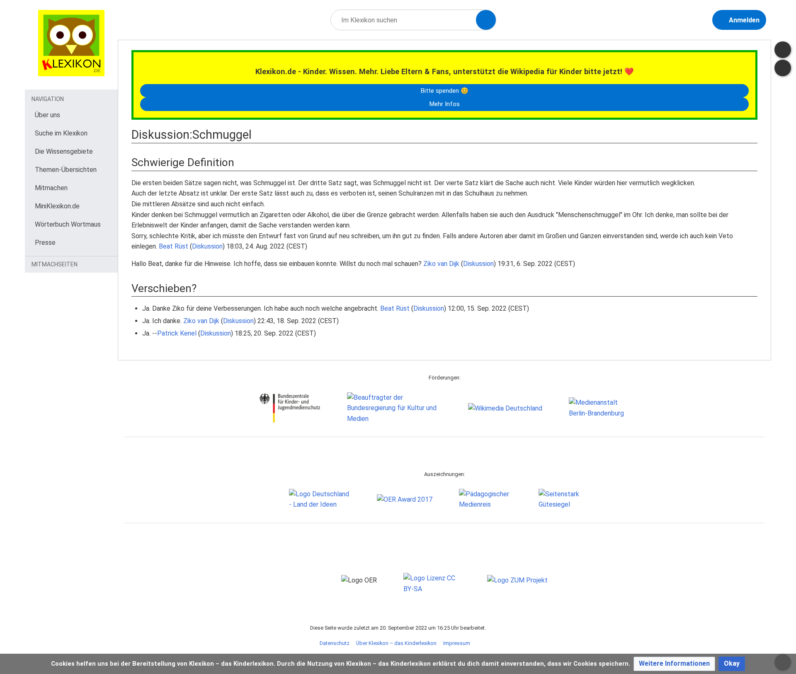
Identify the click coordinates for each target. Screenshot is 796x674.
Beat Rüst (173, 246)
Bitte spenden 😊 (444, 90)
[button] (674, 664)
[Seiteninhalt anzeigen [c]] (782, 49)
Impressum (456, 643)
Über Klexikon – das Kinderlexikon (396, 643)
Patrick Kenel (177, 333)
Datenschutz (334, 643)
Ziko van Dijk (441, 264)
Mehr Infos (444, 104)
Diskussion (207, 246)
